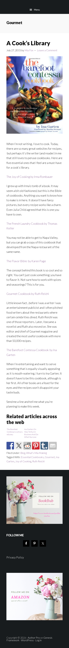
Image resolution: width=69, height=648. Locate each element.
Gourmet (50, 457)
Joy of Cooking (23, 461)
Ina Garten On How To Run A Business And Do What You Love (31, 433)
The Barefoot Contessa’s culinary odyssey (15, 432)
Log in (38, 640)
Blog (22, 452)
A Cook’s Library (28, 43)
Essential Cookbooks (32, 457)
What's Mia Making (36, 452)
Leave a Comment (47, 50)
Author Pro (34, 637)
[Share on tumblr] (44, 446)
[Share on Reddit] (27, 446)
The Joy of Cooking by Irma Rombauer (29, 176)
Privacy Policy (15, 557)
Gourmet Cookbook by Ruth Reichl (27, 293)
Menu (37, 9)
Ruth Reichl (38, 461)
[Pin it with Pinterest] (36, 446)
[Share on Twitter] (19, 446)
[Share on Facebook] (10, 446)
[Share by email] (53, 446)
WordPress (27, 640)
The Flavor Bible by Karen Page (26, 261)
